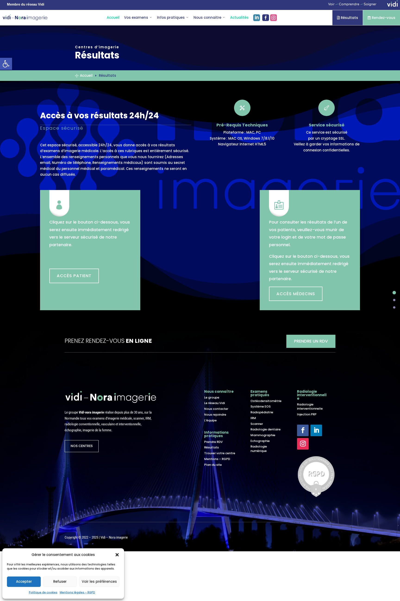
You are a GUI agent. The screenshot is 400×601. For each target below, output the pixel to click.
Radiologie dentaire (265, 429)
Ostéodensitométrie (265, 401)
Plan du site (213, 465)
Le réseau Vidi (214, 403)
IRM (253, 418)
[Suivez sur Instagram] (303, 444)
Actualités (239, 17)
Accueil (113, 17)
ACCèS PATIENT (74, 276)
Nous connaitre (207, 17)
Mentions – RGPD (217, 459)
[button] (117, 554)
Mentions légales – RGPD (77, 592)
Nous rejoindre (215, 414)
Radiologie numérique (258, 448)
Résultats (347, 17)
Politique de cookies (43, 592)
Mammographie (262, 435)
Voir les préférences (99, 581)
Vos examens (136, 17)
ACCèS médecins (295, 294)
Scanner (256, 424)
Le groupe (211, 397)
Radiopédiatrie (261, 412)
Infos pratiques (171, 17)
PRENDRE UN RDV (311, 341)
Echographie (260, 441)
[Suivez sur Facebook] (303, 430)
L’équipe (210, 420)
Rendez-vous (381, 17)
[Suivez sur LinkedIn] (316, 430)
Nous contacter (216, 409)
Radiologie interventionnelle (310, 406)
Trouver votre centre (219, 453)
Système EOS (260, 406)
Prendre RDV (213, 442)
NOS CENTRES (82, 446)
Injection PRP (306, 414)
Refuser (60, 581)
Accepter (24, 581)
